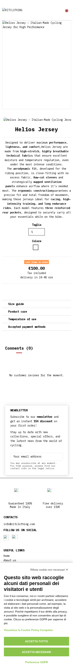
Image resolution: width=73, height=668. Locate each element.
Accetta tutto (36, 641)
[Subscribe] (60, 456)
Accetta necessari (36, 652)
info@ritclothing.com (19, 524)
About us (10, 560)
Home (7, 556)
